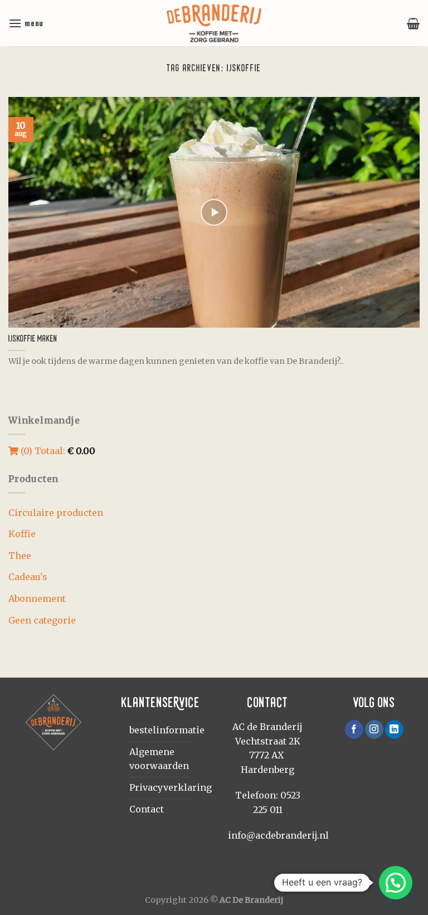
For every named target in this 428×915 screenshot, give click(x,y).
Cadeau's (27, 576)
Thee (19, 555)
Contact (146, 809)
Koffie (22, 533)
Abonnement (37, 598)
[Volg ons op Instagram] (374, 729)
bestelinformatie (167, 730)
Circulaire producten (55, 512)
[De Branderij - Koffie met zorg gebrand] (214, 23)
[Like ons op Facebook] (354, 729)
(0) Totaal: (56, 450)
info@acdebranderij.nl (278, 835)
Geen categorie (42, 620)
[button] (395, 882)
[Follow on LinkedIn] (394, 729)
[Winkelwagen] (413, 23)
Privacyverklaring (170, 787)
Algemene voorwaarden (159, 759)
